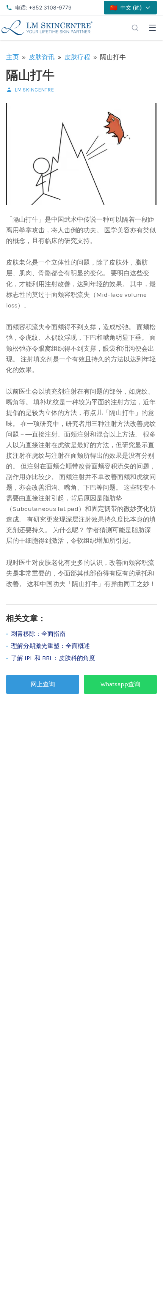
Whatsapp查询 (120, 684)
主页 (12, 57)
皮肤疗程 (77, 57)
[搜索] (135, 28)
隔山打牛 (30, 75)
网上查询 (43, 684)
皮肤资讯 (42, 57)
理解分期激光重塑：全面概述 (50, 645)
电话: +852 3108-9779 (43, 7)
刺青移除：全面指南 (38, 633)
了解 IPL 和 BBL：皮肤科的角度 (53, 658)
